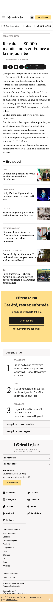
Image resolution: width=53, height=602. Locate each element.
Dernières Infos (11, 36)
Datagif (12, 591)
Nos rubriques (9, 458)
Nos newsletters (10, 464)
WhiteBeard (22, 593)
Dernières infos (12, 26)
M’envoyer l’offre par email (26, 328)
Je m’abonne (26, 320)
